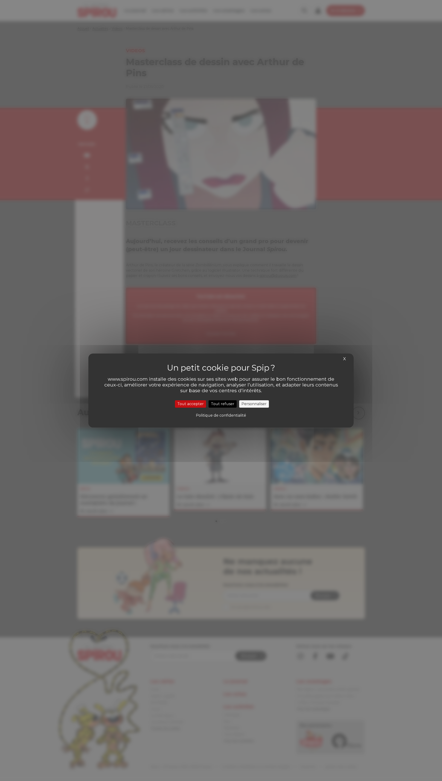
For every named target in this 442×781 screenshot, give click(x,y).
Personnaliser (254, 404)
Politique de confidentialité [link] (221, 415)
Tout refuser (222, 404)
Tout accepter (190, 404)
